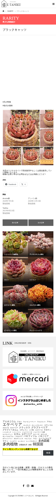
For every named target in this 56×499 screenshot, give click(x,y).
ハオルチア (19, 436)
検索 (48, 453)
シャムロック (7, 432)
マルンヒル (28, 438)
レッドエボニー (31, 441)
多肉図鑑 (43, 440)
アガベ (19, 421)
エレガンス (26, 425)
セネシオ (44, 434)
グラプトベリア (39, 427)
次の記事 (41, 223)
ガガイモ (6, 428)
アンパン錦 (32, 198)
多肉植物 (10, 444)
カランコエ (48, 425)
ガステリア (14, 428)
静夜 (30, 445)
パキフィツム (30, 436)
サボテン (47, 430)
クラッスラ (24, 428)
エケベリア (12, 424)
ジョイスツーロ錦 (39, 432)
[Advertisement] (28, 64)
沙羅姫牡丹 (23, 445)
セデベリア (27, 434)
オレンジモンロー (37, 425)
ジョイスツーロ (27, 432)
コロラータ (39, 430)
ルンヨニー (21, 441)
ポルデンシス (18, 438)
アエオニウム (9, 421)
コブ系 (31, 430)
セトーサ (36, 434)
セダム (17, 434)
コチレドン (23, 430)
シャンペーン (16, 432)
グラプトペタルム (10, 430)
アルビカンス (41, 421)
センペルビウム (8, 436)
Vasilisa (5, 208)
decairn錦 (6, 198)
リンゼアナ (13, 441)
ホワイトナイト (8, 438)
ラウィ (5, 441)
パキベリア (43, 436)
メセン (35, 438)
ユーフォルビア (45, 438)
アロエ (49, 421)
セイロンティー (8, 434)
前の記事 (15, 223)
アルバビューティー (29, 421)
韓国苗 (38, 444)
